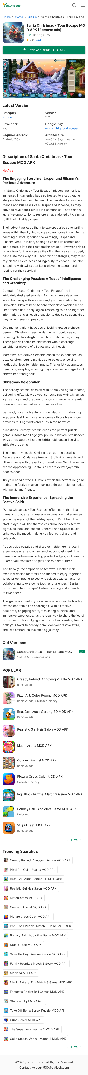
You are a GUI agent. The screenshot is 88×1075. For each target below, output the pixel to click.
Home (7, 17)
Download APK (47, 50)
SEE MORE (74, 840)
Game (19, 17)
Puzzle (32, 17)
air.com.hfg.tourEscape (61, 128)
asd (38, 40)
